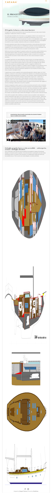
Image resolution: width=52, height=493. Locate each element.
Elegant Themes (23, 491)
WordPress (35, 491)
